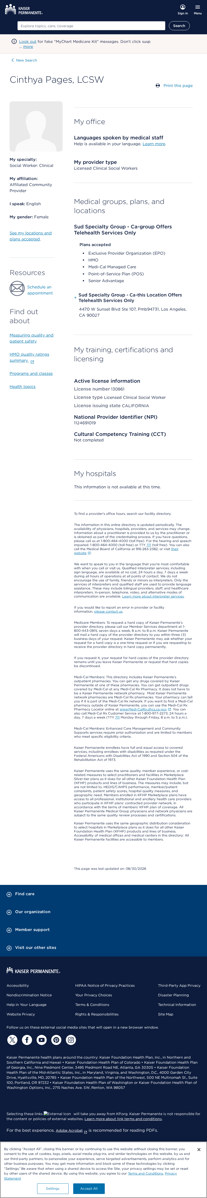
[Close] (198, 1149)
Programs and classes (31, 373)
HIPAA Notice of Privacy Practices (105, 985)
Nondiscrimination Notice (29, 995)
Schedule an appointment (40, 290)
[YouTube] (41, 1040)
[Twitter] (12, 1040)
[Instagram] (70, 1040)
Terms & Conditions (92, 1005)
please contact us (108, 611)
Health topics (23, 386)
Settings (52, 1188)
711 (148, 545)
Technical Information (177, 1005)
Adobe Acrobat (69, 1130)
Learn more (154, 143)
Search (179, 26)
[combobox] (91, 25)
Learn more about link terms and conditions (123, 1119)
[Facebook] (26, 1040)
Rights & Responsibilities (97, 1014)
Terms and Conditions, (146, 1173)
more (28, 46)
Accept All (88, 1188)
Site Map (165, 1014)
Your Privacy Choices (93, 995)
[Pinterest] (55, 1040)
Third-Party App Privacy (179, 985)
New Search (26, 60)
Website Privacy (21, 1014)
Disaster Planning (173, 995)
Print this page (178, 85)
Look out (27, 41)
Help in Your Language (26, 1005)
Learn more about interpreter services (153, 596)
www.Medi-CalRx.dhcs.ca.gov (143, 709)
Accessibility (18, 985)
